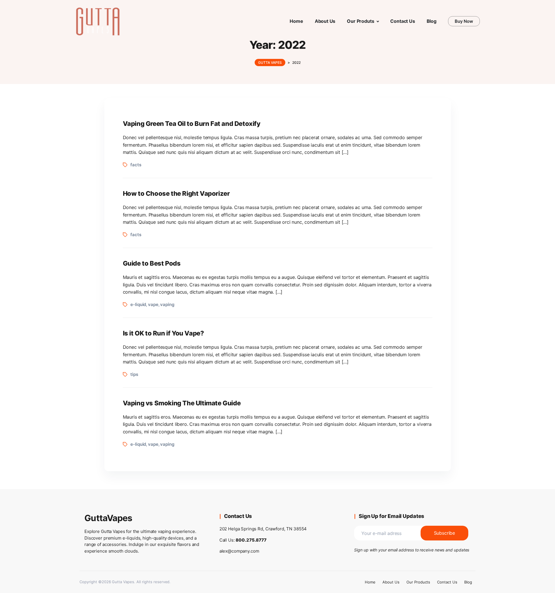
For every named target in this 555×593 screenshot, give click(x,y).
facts (135, 164)
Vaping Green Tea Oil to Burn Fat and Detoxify (191, 123)
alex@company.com (239, 551)
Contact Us (447, 582)
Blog (468, 582)
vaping (167, 304)
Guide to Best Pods (152, 263)
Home (370, 582)
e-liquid (138, 304)
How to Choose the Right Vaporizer (176, 193)
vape (153, 304)
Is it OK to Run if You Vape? (163, 333)
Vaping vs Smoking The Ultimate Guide (182, 403)
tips (134, 374)
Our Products (418, 582)
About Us (390, 582)
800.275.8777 (251, 540)
